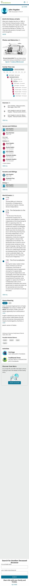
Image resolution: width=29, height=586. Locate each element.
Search (14, 577)
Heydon (11, 340)
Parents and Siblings (19, 69)
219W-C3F (20, 11)
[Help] (24, 2)
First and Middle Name (6, 564)
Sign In (7, 62)
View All (5, 120)
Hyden (17, 340)
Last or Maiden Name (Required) (8, 570)
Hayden (5, 303)
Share (25, 7)
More (4, 34)
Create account (14, 383)
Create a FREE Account (17, 62)
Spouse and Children (7, 69)
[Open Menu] (27, 2)
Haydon (5, 343)
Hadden (5, 340)
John (10, 303)
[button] (14, 106)
